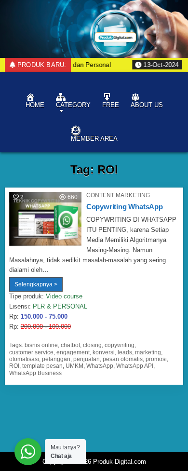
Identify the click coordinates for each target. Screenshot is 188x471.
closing (92, 345)
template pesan (42, 366)
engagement (73, 352)
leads (125, 352)
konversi (104, 352)
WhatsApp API (134, 366)
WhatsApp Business (35, 373)
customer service (31, 352)
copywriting (119, 345)
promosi (156, 359)
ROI (14, 366)
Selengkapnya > (38, 286)
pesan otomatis (123, 359)
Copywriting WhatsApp (124, 206)
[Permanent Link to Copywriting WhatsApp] (45, 219)
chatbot (70, 345)
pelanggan (56, 359)
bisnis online (41, 345)
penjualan (86, 359)
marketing (148, 352)
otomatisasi (24, 359)
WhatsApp (99, 366)
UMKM (74, 366)
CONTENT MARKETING (118, 195)
